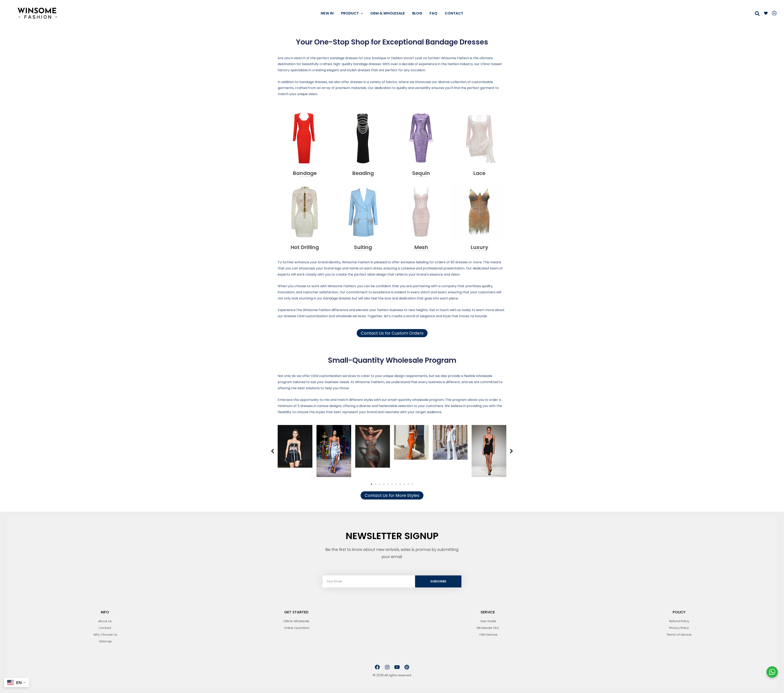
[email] (766, 13)
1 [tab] (372, 484)
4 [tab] (384, 484)
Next (511, 451)
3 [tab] (380, 484)
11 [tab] (412, 484)
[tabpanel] (295, 446)
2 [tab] (376, 484)
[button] (361, 13)
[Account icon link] (774, 13)
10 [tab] (408, 484)
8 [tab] (400, 484)
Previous (273, 451)
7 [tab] (396, 484)
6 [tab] (392, 484)
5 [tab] (388, 484)
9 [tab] (404, 484)
